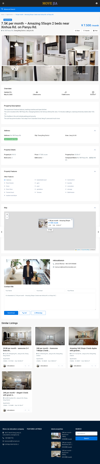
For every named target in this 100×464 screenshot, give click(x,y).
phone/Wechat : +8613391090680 (65, 264)
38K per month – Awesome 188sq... (67, 434)
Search (86, 438)
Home (2, 14)
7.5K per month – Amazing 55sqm (59, 220)
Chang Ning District (20, 30)
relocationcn (58, 260)
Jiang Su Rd (29, 30)
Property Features (10, 171)
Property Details (10, 150)
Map (5, 208)
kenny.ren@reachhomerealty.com (65, 267)
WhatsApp (39, 313)
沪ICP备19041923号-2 (12, 444)
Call (25, 313)
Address (7, 131)
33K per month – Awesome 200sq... (67, 452)
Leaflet (78, 249)
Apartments (9, 14)
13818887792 (9, 438)
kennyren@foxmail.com (12, 441)
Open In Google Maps (11, 139)
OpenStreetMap (85, 249)
